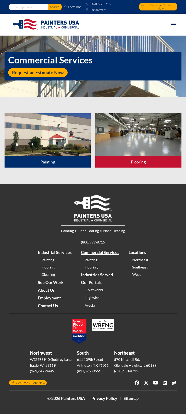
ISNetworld (94, 290)
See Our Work (51, 282)
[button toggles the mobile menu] (173, 24)
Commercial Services (100, 252)
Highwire (92, 297)
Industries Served (97, 275)
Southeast (140, 267)
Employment (98, 9)
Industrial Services (55, 252)
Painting (48, 260)
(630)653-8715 (126, 371)
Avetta (90, 305)
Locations (74, 6)
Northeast (140, 260)
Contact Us (48, 306)
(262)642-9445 (42, 371)
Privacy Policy (104, 398)
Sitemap (131, 398)
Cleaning (48, 274)
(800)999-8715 (100, 3)
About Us (46, 290)
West (136, 274)
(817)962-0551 (89, 371)
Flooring (48, 267)
